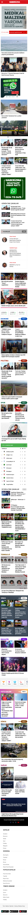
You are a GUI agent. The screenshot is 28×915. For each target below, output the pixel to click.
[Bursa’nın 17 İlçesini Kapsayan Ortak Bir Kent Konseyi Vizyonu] (14, 64)
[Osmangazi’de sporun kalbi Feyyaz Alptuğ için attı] (14, 429)
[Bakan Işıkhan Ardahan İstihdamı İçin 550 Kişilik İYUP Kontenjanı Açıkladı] (14, 346)
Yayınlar (5, 876)
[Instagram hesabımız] (15, 822)
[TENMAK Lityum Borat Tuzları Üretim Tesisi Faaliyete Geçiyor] (7, 324)
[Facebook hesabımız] (10, 822)
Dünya (4, 848)
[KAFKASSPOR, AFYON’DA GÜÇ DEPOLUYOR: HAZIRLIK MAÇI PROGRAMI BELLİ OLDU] (20, 516)
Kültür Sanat (6, 897)
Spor (4, 841)
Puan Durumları (7, 873)
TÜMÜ (24, 231)
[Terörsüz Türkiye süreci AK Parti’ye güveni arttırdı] (20, 366)
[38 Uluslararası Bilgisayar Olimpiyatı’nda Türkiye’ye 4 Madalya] (7, 559)
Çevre (4, 892)
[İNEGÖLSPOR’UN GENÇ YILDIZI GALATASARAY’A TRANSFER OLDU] (7, 516)
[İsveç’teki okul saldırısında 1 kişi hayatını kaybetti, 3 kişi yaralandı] (20, 726)
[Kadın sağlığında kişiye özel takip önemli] (20, 784)
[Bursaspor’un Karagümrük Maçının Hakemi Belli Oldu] (20, 536)
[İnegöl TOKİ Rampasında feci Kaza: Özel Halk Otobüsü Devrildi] (7, 623)
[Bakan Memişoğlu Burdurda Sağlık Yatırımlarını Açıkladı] (7, 784)
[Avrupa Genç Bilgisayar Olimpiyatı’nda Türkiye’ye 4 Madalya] (14, 581)
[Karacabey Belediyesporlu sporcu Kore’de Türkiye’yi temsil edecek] (20, 408)
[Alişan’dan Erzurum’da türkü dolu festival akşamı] (7, 644)
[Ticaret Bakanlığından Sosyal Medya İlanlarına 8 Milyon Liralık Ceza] (20, 324)
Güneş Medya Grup (20, 906)
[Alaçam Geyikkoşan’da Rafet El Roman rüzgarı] (14, 664)
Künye (4, 859)
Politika (5, 843)
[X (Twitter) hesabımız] (13, 822)
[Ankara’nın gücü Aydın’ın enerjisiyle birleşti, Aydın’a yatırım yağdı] (14, 388)
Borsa (4, 862)
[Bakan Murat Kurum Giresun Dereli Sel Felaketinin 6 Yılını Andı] (6, 216)
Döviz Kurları (6, 864)
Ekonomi (5, 836)
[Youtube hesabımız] (18, 822)
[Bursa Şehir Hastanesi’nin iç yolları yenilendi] (14, 107)
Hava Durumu (6, 883)
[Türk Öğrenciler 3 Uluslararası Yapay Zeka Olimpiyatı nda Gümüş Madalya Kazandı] (20, 559)
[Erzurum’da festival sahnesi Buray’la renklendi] (20, 644)
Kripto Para (6, 878)
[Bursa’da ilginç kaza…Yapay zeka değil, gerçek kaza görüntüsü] (20, 623)
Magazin (5, 845)
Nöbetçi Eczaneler (7, 881)
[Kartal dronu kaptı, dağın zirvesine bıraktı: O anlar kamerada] (20, 697)
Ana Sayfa (5, 855)
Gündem (5, 833)
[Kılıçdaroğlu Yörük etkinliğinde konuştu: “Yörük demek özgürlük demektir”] (6, 209)
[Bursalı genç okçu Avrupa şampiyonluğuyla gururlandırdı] (7, 408)
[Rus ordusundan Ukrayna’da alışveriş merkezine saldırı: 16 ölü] (14, 750)
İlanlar (4, 838)
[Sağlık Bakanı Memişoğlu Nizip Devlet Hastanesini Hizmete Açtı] (14, 805)
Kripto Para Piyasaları (8, 867)
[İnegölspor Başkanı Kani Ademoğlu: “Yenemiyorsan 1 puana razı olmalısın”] (6, 495)
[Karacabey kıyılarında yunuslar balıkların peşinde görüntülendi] (14, 43)
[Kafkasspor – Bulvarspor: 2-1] (6, 502)
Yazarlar (5, 857)
